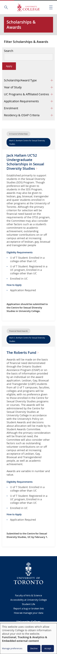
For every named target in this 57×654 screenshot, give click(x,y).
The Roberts (22, 352)
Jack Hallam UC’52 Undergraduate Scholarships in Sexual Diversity (25, 162)
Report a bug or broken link (28, 608)
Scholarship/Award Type (20, 80)
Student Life (28, 604)
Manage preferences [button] (12, 648)
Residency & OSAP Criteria (21, 115)
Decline (34, 648)
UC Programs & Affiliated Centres (26, 94)
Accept (47, 648)
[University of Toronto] (28, 573)
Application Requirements (21, 101)
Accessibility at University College (28, 599)
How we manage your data (28, 612)
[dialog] (28, 638)
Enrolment (11, 108)
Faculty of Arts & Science (28, 595)
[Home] (28, 7)
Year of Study (13, 87)
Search (8, 51)
